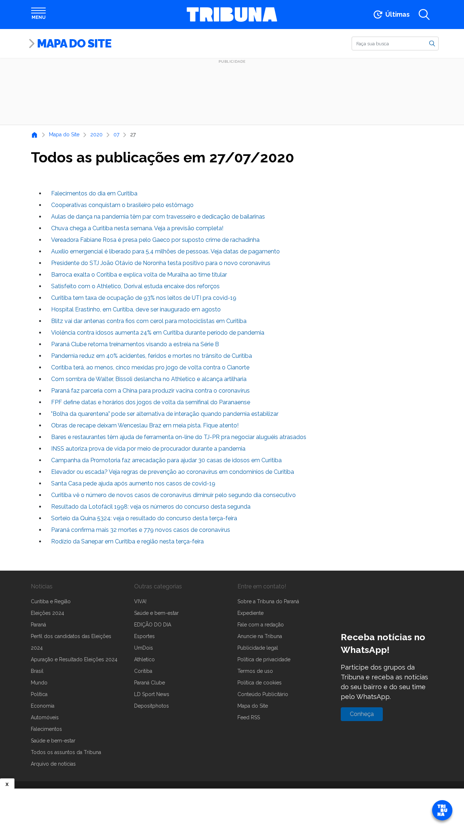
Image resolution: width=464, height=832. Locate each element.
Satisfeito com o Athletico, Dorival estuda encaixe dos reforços (135, 286)
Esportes (144, 636)
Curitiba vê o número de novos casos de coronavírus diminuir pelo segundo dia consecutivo (173, 495)
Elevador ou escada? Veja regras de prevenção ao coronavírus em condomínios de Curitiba (172, 471)
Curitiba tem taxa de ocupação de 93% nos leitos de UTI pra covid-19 (143, 297)
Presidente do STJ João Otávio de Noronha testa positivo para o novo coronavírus (160, 263)
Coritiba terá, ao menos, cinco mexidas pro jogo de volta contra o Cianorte (150, 367)
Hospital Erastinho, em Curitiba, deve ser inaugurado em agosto (136, 309)
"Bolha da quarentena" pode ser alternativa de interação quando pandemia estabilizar (164, 413)
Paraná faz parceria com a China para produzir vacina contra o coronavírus (150, 390)
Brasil (37, 671)
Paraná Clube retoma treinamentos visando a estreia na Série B (135, 344)
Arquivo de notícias (53, 764)
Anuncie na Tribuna (259, 636)
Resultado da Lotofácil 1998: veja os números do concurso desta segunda (150, 506)
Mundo (39, 683)
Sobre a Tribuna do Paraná (268, 601)
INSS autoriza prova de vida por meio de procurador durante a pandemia (148, 448)
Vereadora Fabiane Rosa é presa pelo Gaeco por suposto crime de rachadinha (155, 239)
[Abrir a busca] (424, 14)
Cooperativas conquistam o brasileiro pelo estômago (122, 205)
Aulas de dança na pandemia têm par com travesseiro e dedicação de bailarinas (158, 216)
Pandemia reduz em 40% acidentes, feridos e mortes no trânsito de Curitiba (151, 355)
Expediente (250, 613)
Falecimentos (46, 729)
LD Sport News (151, 694)
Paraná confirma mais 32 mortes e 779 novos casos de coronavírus (140, 529)
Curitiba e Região (51, 601)
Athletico (144, 659)
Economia (42, 706)
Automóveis (45, 717)
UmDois (143, 648)
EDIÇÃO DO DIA (152, 625)
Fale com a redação (260, 625)
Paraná (38, 625)
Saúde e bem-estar (53, 741)
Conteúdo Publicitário (262, 694)
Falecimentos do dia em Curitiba (94, 193)
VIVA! (140, 601)
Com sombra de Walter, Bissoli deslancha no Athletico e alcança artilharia (148, 379)
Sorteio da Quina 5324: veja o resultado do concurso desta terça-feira (144, 518)
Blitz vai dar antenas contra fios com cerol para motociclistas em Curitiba (148, 321)
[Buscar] (432, 43)
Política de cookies (259, 683)
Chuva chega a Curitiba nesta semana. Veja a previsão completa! (137, 228)
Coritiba (143, 671)
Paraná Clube (149, 683)
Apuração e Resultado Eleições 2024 (74, 659)
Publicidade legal (257, 648)
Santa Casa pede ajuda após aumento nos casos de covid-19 (133, 483)
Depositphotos (151, 706)
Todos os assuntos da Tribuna (66, 752)
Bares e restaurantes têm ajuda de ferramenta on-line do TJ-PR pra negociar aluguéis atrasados (178, 437)
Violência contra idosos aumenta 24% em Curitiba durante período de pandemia (157, 332)
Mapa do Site (74, 43)
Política (39, 694)
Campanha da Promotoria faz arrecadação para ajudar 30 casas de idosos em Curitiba (166, 460)
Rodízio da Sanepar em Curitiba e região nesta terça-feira (127, 541)
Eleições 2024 (47, 613)
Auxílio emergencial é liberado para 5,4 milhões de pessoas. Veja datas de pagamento (165, 251)
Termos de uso (255, 671)
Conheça (362, 714)
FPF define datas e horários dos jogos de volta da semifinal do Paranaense (150, 402)
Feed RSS (248, 717)
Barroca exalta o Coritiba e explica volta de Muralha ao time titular (139, 274)
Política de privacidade (263, 659)
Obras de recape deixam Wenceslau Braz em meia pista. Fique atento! (145, 425)
